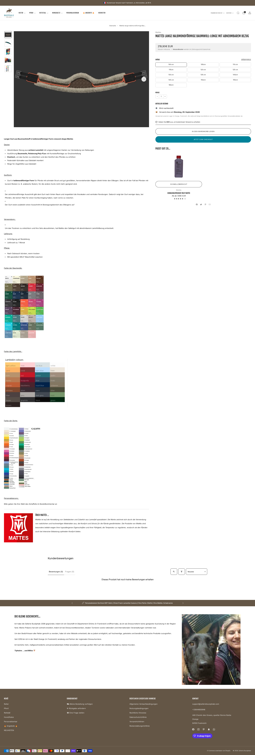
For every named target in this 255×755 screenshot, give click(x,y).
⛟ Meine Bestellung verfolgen (80, 704)
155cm (235, 80)
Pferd (31, 13)
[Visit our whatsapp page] (214, 729)
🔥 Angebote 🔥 (88, 13)
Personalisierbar (72, 13)
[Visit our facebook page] (193, 729)
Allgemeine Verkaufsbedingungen (143, 704)
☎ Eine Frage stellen (75, 713)
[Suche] (238, 13)
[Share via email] (209, 204)
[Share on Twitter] (201, 204)
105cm (203, 64)
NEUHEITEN (101, 13)
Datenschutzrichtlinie (138, 717)
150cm (203, 80)
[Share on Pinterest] (205, 204)
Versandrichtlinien (136, 721)
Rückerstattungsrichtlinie (139, 726)
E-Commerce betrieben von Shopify (218, 751)
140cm (235, 75)
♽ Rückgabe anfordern (76, 708)
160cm (171, 85)
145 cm (171, 80)
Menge (157, 93)
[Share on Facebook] (197, 204)
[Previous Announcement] (72, 603)
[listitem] (128, 603)
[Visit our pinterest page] (203, 729)
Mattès (158, 32)
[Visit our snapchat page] (208, 729)
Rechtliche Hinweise (137, 713)
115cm (171, 70)
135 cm (203, 75)
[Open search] (174, 571)
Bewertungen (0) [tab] (56, 572)
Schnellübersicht (178, 184)
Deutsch (228, 13)
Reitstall (42, 13)
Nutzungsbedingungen (138, 708)
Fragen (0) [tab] (69, 572)
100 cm (171, 64)
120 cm (203, 70)
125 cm (235, 70)
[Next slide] (144, 79)
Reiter (21, 13)
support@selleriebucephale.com (205, 704)
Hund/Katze (56, 13)
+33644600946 (198, 709)
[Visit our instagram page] (198, 729)
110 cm (235, 64)
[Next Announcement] (183, 603)
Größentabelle (246, 60)
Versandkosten (178, 49)
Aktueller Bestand (161, 104)
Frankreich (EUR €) (216, 13)
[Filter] (181, 571)
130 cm (171, 75)
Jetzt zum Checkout (203, 139)
